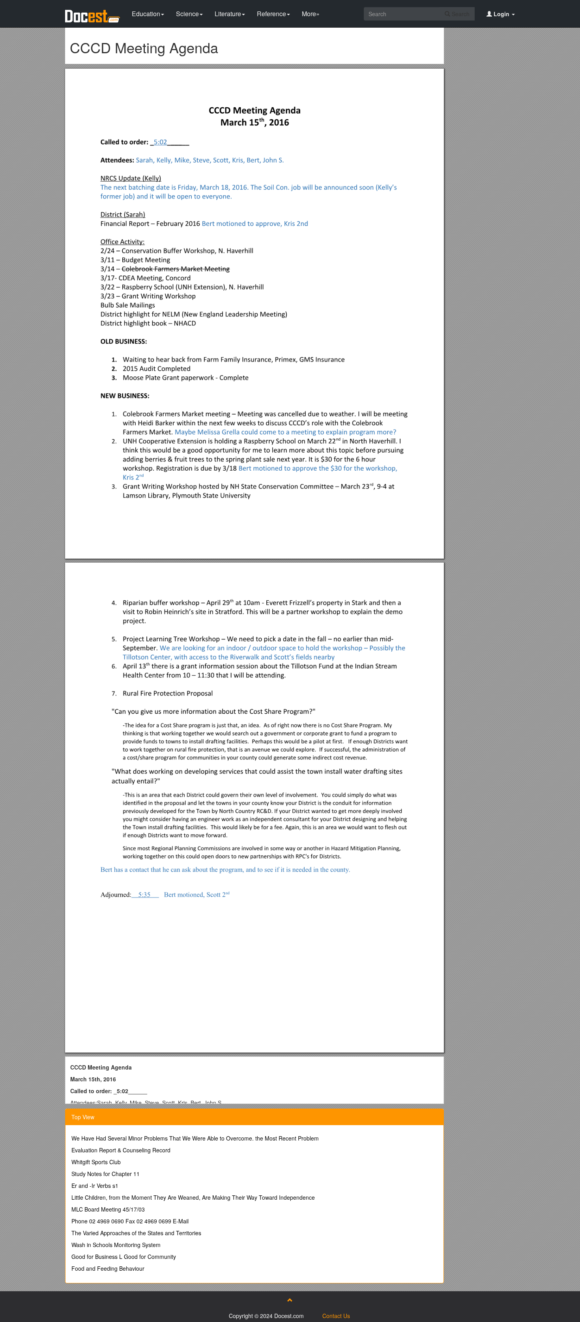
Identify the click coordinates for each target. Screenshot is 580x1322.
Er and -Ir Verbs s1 (94, 1185)
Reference (271, 13)
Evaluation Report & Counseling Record (120, 1150)
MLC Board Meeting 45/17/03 (108, 1209)
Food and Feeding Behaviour (107, 1268)
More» (311, 13)
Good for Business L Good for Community (123, 1256)
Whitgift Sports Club (96, 1162)
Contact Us (336, 1316)
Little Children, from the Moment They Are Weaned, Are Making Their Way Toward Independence (193, 1197)
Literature (228, 13)
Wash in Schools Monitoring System (116, 1245)
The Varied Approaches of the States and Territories (136, 1233)
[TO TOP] (290, 1300)
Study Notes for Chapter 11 (105, 1174)
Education (146, 13)
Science (187, 13)
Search (460, 14)
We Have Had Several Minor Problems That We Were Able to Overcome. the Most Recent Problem (195, 1138)
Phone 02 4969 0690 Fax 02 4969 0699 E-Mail (130, 1221)
